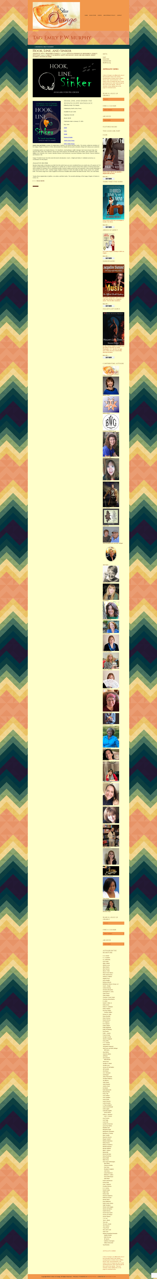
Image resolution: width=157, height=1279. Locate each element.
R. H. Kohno (106, 1188)
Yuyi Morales (106, 1244)
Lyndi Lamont (107, 1112)
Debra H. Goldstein (108, 1006)
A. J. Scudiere (106, 957)
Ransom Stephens (107, 1195)
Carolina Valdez (108, 1012)
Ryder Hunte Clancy (108, 1203)
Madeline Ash (106, 1127)
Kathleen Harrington (109, 1241)
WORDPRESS (92, 1276)
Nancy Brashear (107, 1156)
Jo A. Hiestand (106, 1073)
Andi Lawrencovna (107, 974)
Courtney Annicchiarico (109, 999)
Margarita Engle (107, 1129)
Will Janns (106, 1050)
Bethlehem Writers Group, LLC (111, 984)
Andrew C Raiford (107, 976)
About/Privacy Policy (109, 15)
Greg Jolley (106, 1040)
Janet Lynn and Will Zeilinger (110, 1048)
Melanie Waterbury (107, 1141)
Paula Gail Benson (107, 1180)
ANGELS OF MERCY (110, 230)
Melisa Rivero (106, 1142)
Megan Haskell (106, 1139)
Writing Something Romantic (110, 1233)
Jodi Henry (107, 1171)
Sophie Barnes (106, 1210)
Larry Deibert (106, 1095)
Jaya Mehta (106, 1052)
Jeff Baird (105, 1056)
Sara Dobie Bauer (108, 1176)
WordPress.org (107, 62)
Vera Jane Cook (107, 1229)
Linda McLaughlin (107, 1110)
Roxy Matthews (107, 1201)
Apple (65, 127)
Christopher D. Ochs (108, 991)
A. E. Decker (106, 955)
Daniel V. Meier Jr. (107, 1003)
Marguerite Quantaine (108, 1131)
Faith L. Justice (107, 1033)
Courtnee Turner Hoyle (109, 997)
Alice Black (107, 1163)
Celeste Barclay (107, 988)
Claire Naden (106, 995)
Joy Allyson (106, 1080)
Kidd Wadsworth (107, 1090)
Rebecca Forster (107, 1197)
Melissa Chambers (108, 1144)
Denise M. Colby (107, 1014)
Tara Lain (105, 1222)
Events (100, 15)
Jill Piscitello (106, 1069)
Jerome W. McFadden (108, 1067)
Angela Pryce (106, 978)
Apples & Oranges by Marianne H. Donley (82, 53)
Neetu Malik (106, 1158)
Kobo (65, 131)
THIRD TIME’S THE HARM (112, 182)
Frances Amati (106, 1035)
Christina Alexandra (108, 989)
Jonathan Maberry (107, 1078)
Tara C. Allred (106, 1220)
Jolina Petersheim (107, 1076)
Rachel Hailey (106, 1190)
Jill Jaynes (106, 1239)
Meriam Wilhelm (107, 1148)
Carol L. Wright (106, 986)
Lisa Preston (106, 1118)
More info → (106, 176)
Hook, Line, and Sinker (52, 51)
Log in (104, 57)
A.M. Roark (106, 961)
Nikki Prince (106, 1159)
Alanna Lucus (106, 965)
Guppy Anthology (67, 55)
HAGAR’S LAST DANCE (111, 309)
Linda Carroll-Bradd (108, 1107)
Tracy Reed (106, 1227)
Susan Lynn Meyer (107, 1214)
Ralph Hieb (106, 1192)
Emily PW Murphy (107, 1029)
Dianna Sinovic (106, 1020)
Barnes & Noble (68, 137)
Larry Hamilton (106, 1097)
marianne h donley (53, 53)
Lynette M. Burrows (108, 1124)
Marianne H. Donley (108, 1133)
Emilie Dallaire (106, 1025)
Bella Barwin (107, 1059)
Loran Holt (105, 1122)
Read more (40, 181)
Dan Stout (106, 1167)
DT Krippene (106, 1022)
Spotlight (36, 55)
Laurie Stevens (107, 1101)
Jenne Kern (106, 1061)
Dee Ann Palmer (107, 1010)
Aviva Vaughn (106, 980)
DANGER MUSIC (109, 261)
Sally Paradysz (107, 1205)
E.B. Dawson (106, 1023)
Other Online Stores (69, 143)
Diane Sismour (106, 1018)
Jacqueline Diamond (108, 1046)
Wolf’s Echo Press (69, 140)
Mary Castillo (106, 1135)
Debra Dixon (106, 1005)
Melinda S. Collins (108, 1174)
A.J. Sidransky (106, 959)
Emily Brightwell (107, 1027)
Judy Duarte (106, 1082)
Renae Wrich (106, 1199)
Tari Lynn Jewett (107, 1224)
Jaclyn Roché (106, 1044)
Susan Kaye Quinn (108, 1212)
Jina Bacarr (106, 1071)
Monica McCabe (107, 1154)
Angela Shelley (108, 1235)
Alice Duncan (106, 969)
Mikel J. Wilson (106, 1150)
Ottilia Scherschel (108, 1242)
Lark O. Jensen (108, 1116)
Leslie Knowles (107, 1103)
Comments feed (107, 61)
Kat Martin (105, 1088)
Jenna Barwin (106, 1057)
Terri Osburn (106, 1226)
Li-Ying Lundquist (107, 1105)
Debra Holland (106, 1008)
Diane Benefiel (106, 1016)
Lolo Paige (105, 1120)
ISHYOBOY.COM (111, 1276)
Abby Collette (106, 963)
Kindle (65, 134)
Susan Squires (106, 1216)
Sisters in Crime (45, 56)
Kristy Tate (105, 1093)
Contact (119, 15)
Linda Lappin (106, 1108)
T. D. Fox (105, 1218)
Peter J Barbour (107, 1184)
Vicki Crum (105, 1231)
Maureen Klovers (107, 1137)
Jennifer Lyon (106, 1065)
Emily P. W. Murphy (53, 55)
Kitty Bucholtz (106, 1091)
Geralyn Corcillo (107, 1037)
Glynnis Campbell (107, 1039)
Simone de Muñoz (107, 1209)
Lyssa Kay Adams (107, 1125)
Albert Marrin (106, 967)
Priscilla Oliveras (107, 1186)
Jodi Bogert (106, 1074)
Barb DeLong (107, 1237)
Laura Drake (106, 1099)
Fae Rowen (106, 1031)
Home (86, 15)
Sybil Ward (106, 1178)
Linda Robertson (108, 1173)
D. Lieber (105, 1001)
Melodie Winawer (107, 1146)
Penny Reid (106, 1182)
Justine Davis (106, 1086)
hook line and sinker (82, 55)
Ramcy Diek (106, 1193)
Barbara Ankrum (107, 982)
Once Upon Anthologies (109, 1161)
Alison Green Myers (108, 972)
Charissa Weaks (108, 1165)
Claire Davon (106, 993)
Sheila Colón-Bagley (108, 1207)
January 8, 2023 (38, 53)
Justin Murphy (106, 1084)
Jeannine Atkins (107, 1054)
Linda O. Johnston (107, 1114)
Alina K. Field (106, 971)
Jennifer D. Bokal (107, 1063)
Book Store (92, 15)
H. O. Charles (106, 1042)
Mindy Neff (105, 1152)
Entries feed (106, 59)
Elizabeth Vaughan (109, 1169)
